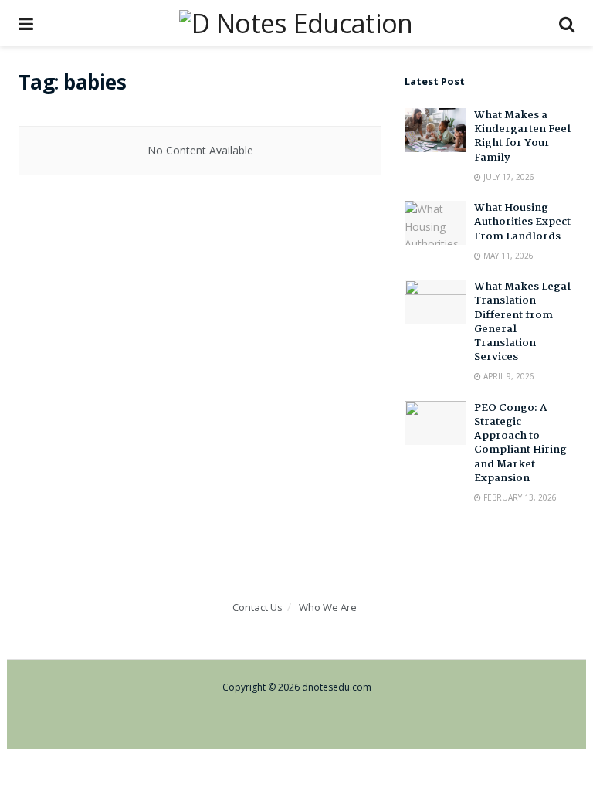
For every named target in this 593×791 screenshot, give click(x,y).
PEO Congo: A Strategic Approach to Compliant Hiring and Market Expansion (520, 443)
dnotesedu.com (336, 687)
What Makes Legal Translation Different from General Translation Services (522, 321)
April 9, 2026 (507, 376)
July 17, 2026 (507, 176)
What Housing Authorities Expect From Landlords (522, 221)
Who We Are (328, 607)
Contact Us (257, 607)
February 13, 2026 (519, 497)
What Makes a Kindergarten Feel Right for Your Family (522, 136)
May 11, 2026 (507, 255)
